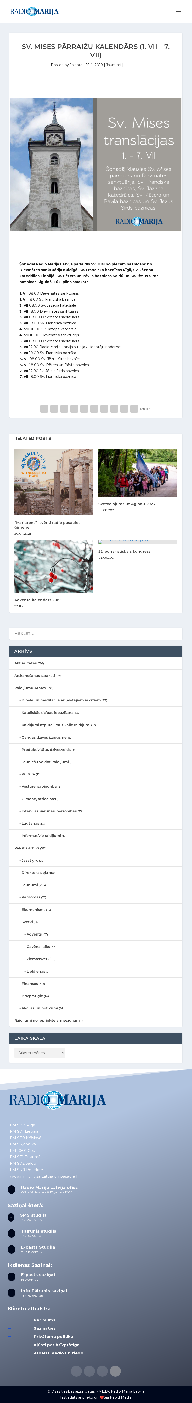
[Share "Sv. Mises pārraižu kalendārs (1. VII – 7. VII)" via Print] (134, 409)
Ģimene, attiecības (39, 799)
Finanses (30, 983)
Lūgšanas (30, 823)
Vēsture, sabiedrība (39, 786)
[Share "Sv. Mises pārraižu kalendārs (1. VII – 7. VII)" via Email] (124, 409)
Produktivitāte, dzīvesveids (46, 749)
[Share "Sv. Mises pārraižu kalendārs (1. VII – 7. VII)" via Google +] (64, 409)
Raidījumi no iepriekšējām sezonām (47, 1020)
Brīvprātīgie (32, 996)
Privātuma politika (54, 1336)
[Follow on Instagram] (102, 1371)
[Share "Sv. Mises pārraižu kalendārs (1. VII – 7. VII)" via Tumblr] (74, 409)
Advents (34, 934)
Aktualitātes (25, 663)
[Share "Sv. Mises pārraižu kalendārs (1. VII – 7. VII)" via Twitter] (54, 409)
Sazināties (45, 1328)
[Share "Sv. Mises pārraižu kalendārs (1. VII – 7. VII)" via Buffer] (104, 409)
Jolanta (76, 65)
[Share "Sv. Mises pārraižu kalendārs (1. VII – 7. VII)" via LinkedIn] (94, 409)
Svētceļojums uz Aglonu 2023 (126, 504)
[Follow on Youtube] (115, 1371)
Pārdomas (31, 897)
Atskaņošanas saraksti (34, 675)
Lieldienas (36, 971)
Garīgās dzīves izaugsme (44, 737)
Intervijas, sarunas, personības (49, 811)
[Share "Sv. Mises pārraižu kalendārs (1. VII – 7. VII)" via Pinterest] (84, 409)
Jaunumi (113, 65)
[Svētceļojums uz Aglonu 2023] (138, 473)
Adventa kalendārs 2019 (37, 600)
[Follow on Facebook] (76, 1371)
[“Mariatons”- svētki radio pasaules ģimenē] (54, 482)
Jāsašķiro (30, 860)
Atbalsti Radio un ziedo (59, 1353)
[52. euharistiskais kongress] (138, 542)
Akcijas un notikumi (40, 1008)
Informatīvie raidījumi (41, 835)
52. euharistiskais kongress (124, 551)
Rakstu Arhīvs (27, 848)
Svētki (27, 922)
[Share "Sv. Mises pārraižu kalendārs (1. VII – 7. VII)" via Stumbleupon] (114, 409)
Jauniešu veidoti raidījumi (45, 762)
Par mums (45, 1320)
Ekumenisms (34, 909)
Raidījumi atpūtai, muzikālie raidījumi (56, 725)
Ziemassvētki (39, 959)
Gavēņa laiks (38, 946)
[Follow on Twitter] (89, 1371)
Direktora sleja (35, 872)
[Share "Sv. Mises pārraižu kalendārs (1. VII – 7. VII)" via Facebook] (44, 409)
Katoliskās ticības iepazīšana (48, 712)
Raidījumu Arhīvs (30, 688)
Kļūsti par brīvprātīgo (57, 1344)
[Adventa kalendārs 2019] (54, 566)
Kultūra (28, 774)
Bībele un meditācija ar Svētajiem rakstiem (61, 700)
